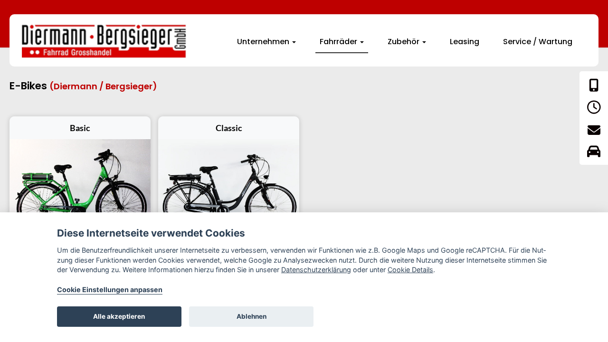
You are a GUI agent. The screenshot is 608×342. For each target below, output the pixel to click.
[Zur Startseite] (104, 41)
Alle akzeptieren (119, 316)
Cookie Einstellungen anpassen (109, 289)
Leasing (464, 41)
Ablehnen (251, 316)
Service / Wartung (537, 41)
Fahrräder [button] (339, 41)
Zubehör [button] (404, 41)
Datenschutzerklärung (316, 270)
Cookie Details (410, 270)
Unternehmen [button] (264, 41)
